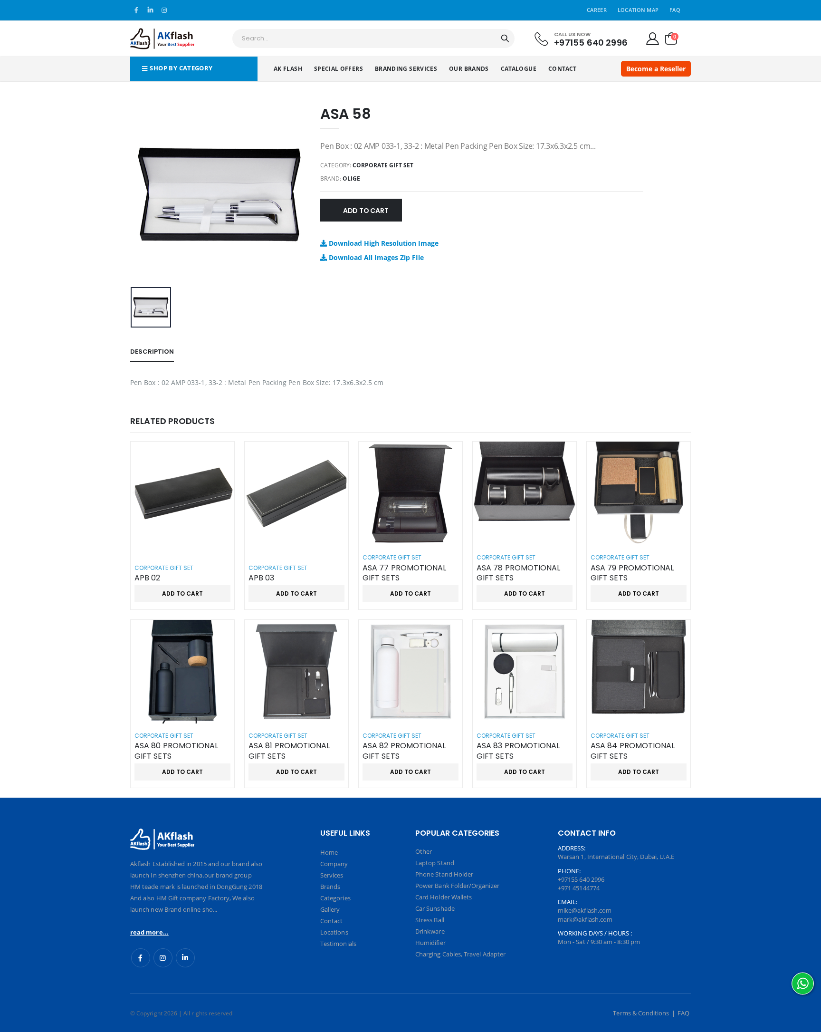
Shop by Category (181, 68)
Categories (335, 898)
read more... (149, 932)
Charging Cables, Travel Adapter (460, 954)
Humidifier (430, 942)
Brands (330, 886)
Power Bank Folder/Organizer (457, 885)
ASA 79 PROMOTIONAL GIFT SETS (632, 573)
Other (423, 851)
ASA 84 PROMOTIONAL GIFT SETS (633, 751)
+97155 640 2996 (591, 42)
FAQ (674, 9)
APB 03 (261, 578)
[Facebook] (140, 957)
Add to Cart (366, 210)
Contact (562, 69)
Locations (334, 932)
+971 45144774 (579, 888)
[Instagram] (162, 957)
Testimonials (338, 943)
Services (332, 875)
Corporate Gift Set (383, 165)
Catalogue (518, 69)
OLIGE (351, 178)
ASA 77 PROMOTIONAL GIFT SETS (404, 573)
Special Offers (338, 69)
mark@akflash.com (585, 919)
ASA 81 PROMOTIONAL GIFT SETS (289, 751)
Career (597, 9)
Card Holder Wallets (443, 897)
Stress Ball (429, 920)
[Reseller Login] (652, 38)
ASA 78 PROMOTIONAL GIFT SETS (518, 573)
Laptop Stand (434, 862)
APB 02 (147, 578)
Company (334, 863)
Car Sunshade (435, 908)
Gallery (330, 909)
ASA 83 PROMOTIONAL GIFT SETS (518, 751)
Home (329, 852)
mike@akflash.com (584, 910)
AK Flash (288, 69)
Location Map (638, 9)
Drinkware (430, 931)
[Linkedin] (185, 957)
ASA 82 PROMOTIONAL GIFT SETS (404, 751)
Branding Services (406, 69)
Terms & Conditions (641, 1013)
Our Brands (469, 69)
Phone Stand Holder (444, 874)
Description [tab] (152, 351)
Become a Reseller (656, 68)
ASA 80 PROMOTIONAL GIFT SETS (176, 751)
